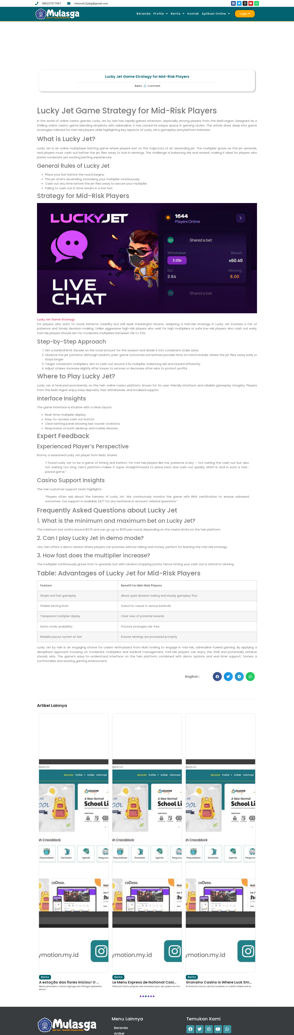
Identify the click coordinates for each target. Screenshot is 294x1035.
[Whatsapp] (256, 3)
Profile (158, 14)
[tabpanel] (73, 852)
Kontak (193, 14)
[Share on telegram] (239, 676)
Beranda (144, 14)
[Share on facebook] (217, 676)
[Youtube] (250, 3)
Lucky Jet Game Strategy (56, 319)
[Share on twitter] (228, 676)
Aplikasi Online (214, 14)
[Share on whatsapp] (250, 676)
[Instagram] (245, 3)
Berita (176, 14)
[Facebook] (233, 3)
